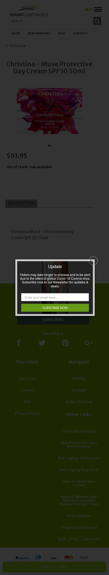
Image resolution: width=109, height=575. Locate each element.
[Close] (93, 260)
